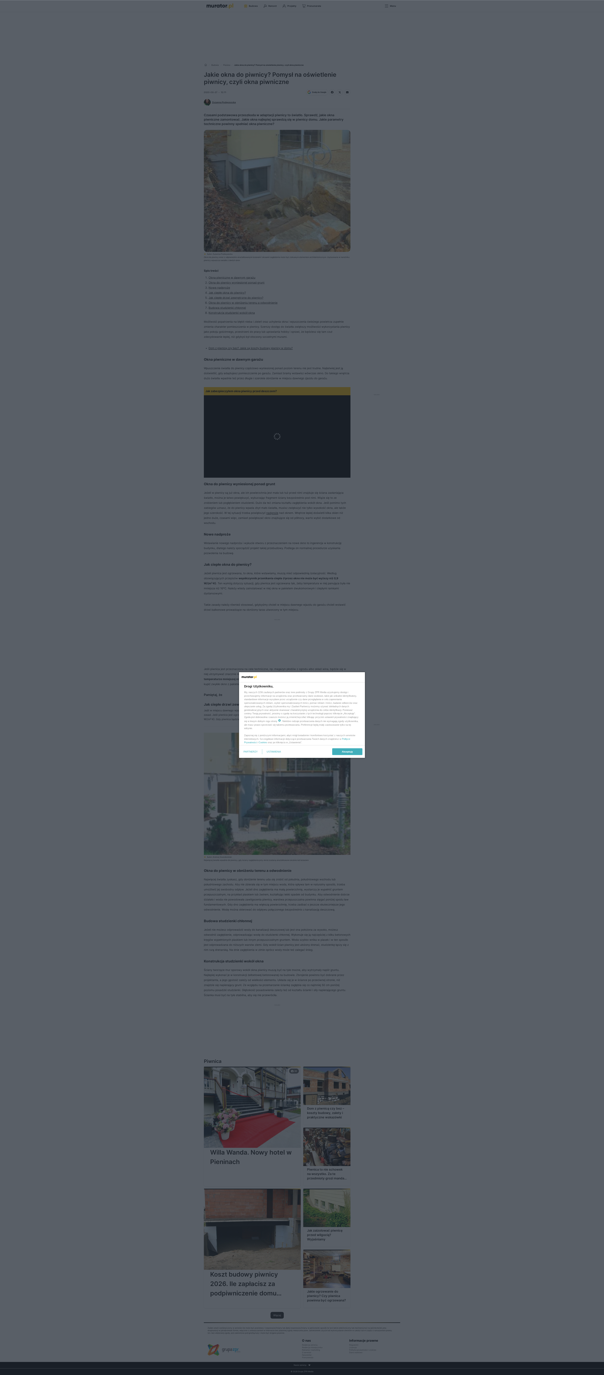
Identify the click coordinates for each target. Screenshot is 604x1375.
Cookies (263, 742)
